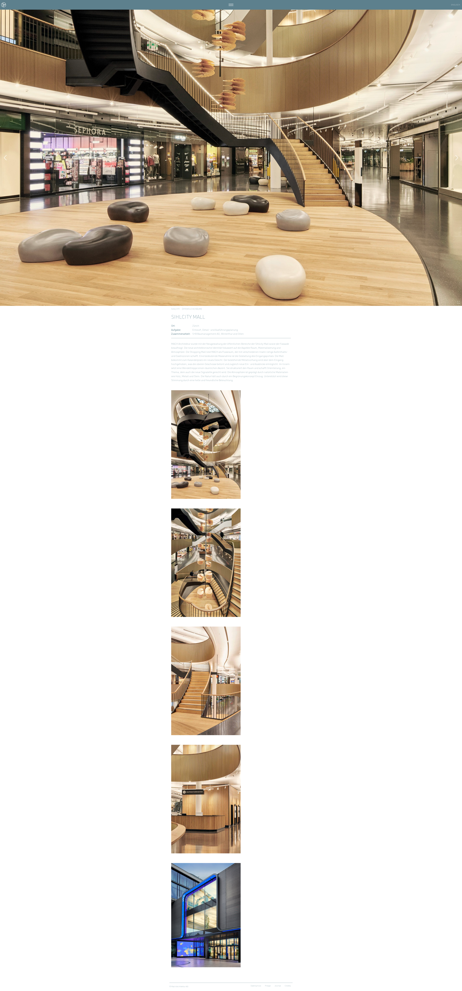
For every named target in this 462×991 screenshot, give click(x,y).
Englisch (455, 5)
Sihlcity (175, 309)
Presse (268, 986)
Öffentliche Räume (192, 309)
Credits (288, 986)
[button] (5, 157)
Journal (278, 986)
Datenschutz (256, 986)
